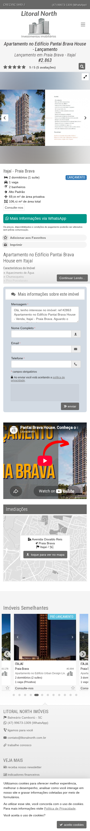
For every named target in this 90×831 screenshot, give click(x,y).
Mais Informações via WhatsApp (37, 218)
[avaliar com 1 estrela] (5, 67)
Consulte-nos (14, 207)
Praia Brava (25, 171)
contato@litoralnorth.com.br (27, 737)
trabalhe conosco (19, 745)
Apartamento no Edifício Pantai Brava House (45, 44)
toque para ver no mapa (47, 554)
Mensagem (19, 304)
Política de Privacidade (60, 808)
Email (15, 343)
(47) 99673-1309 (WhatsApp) (69, 5)
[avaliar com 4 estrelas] (19, 67)
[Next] (5, 637)
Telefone (17, 358)
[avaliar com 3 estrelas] (14, 67)
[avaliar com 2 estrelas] (10, 67)
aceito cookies (73, 824)
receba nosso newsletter (25, 767)
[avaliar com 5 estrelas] (24, 67)
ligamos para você (20, 730)
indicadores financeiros (24, 774)
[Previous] (18, 637)
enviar (72, 406)
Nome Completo (22, 328)
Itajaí (7, 171)
